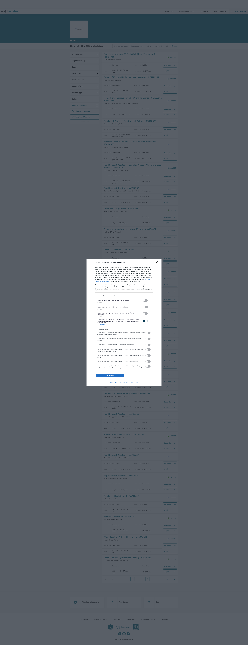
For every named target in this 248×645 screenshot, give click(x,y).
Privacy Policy (135, 382)
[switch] (145, 300)
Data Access (124, 382)
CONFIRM (110, 375)
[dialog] (124, 322)
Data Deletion (113, 382)
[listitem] (124, 296)
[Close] (157, 263)
